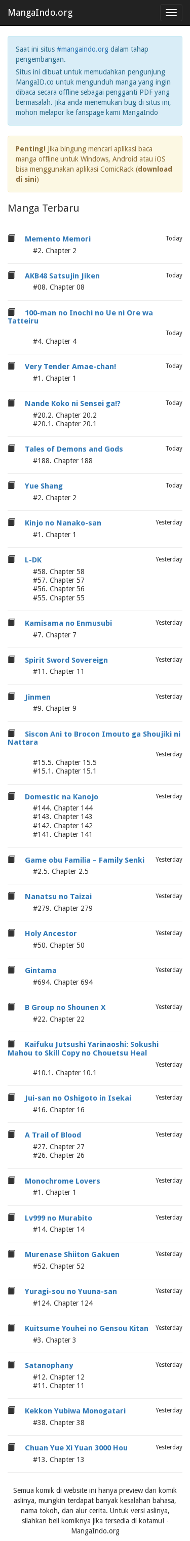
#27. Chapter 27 (59, 1147)
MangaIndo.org (40, 12)
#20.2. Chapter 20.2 (65, 415)
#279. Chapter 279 (63, 908)
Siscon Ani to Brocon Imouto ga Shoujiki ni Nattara (94, 738)
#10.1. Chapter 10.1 (65, 1073)
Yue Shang (44, 486)
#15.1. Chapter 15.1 (65, 771)
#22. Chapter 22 (59, 1019)
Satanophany (49, 1365)
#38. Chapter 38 (59, 1422)
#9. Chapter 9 (55, 708)
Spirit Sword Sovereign (66, 660)
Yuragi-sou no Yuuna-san (71, 1291)
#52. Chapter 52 (59, 1266)
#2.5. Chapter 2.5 (61, 871)
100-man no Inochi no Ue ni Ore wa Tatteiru (80, 317)
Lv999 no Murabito (58, 1218)
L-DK (33, 559)
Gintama (41, 970)
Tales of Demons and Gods (74, 449)
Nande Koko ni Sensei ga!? (73, 403)
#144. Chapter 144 (63, 808)
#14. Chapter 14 (59, 1229)
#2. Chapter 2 (55, 251)
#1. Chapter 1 (55, 378)
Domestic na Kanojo (61, 796)
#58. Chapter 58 (59, 571)
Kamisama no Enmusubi (68, 623)
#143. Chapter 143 (63, 817)
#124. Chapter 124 (63, 1303)
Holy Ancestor (51, 933)
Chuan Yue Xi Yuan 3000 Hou (76, 1447)
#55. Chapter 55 (59, 598)
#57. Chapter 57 (59, 580)
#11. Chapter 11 (59, 671)
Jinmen (38, 697)
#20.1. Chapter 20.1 (65, 424)
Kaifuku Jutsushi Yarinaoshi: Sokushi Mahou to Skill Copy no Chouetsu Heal (83, 1049)
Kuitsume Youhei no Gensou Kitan (86, 1328)
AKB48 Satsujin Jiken (62, 275)
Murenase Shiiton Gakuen (72, 1254)
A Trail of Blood (53, 1135)
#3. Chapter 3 (55, 1340)
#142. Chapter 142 (63, 826)
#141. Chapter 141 (63, 834)
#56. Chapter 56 (59, 589)
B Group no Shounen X (65, 1007)
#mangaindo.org (82, 49)
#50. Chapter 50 (59, 945)
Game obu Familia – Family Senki (84, 860)
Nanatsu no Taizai (58, 896)
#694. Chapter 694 (63, 982)
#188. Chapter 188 (63, 461)
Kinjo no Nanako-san (63, 523)
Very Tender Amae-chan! (70, 366)
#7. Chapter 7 (55, 635)
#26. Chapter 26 (59, 1155)
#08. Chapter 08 (59, 287)
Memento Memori (58, 239)
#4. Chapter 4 (55, 341)
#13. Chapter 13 (59, 1459)
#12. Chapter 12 (59, 1377)
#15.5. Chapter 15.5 (65, 762)
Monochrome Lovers (62, 1181)
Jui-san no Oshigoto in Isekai (78, 1098)
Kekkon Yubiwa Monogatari (75, 1410)
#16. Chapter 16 (59, 1110)
